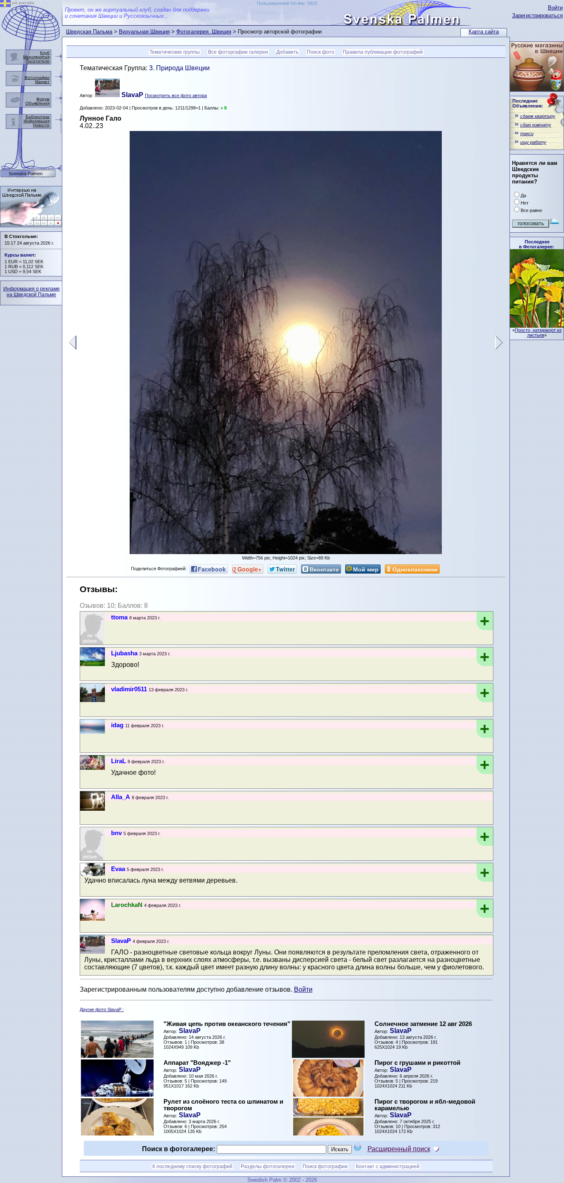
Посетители (38, 61)
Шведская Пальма (89, 32)
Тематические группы (174, 52)
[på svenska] (5, 4)
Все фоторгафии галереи (238, 52)
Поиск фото (320, 52)
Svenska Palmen (26, 173)
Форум (43, 99)
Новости (41, 125)
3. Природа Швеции (179, 67)
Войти (555, 8)
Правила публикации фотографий (383, 52)
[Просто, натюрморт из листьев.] (537, 325)
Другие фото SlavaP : (102, 1009)
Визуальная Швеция (144, 32)
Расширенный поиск (398, 1148)
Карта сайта (484, 32)
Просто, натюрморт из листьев (538, 333)
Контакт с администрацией (387, 1166)
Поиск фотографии (325, 1166)
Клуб (45, 52)
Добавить (287, 52)
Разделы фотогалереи (267, 1166)
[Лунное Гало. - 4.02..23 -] (286, 551)
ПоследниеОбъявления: (527, 103)
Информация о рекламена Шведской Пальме (31, 292)
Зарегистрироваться (537, 15)
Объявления (37, 103)
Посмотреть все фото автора (176, 95)
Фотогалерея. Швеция (203, 32)
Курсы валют (19, 254)
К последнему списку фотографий (192, 1166)
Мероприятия (36, 57)
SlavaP (190, 1030)
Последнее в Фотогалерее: (536, 244)
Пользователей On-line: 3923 (287, 3)
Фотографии (37, 77)
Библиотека (38, 116)
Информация (37, 121)
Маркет (42, 81)
